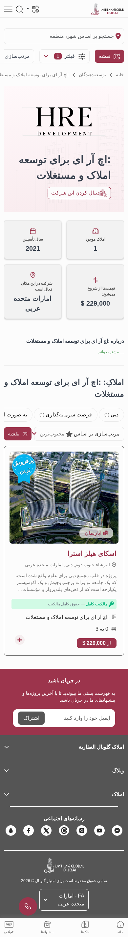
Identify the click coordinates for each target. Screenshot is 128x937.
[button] (64, 747)
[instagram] (81, 830)
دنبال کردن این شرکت (75, 193)
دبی (111, 414)
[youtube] (99, 830)
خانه (120, 74)
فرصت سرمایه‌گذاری (65, 414)
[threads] (64, 830)
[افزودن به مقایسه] (20, 640)
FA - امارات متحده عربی (71, 899)
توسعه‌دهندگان (92, 74)
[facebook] (28, 830)
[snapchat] (11, 830)
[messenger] (117, 830)
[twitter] (46, 830)
